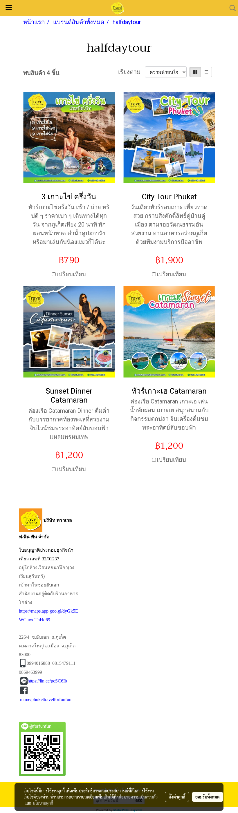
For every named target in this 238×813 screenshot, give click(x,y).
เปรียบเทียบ (71, 274)
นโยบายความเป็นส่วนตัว (137, 796)
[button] (231, 8)
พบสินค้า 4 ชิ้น (41, 72)
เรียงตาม (131, 71)
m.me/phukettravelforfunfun (45, 699)
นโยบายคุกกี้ (43, 802)
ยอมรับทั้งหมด (207, 796)
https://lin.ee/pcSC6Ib (47, 680)
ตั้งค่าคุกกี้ (177, 796)
